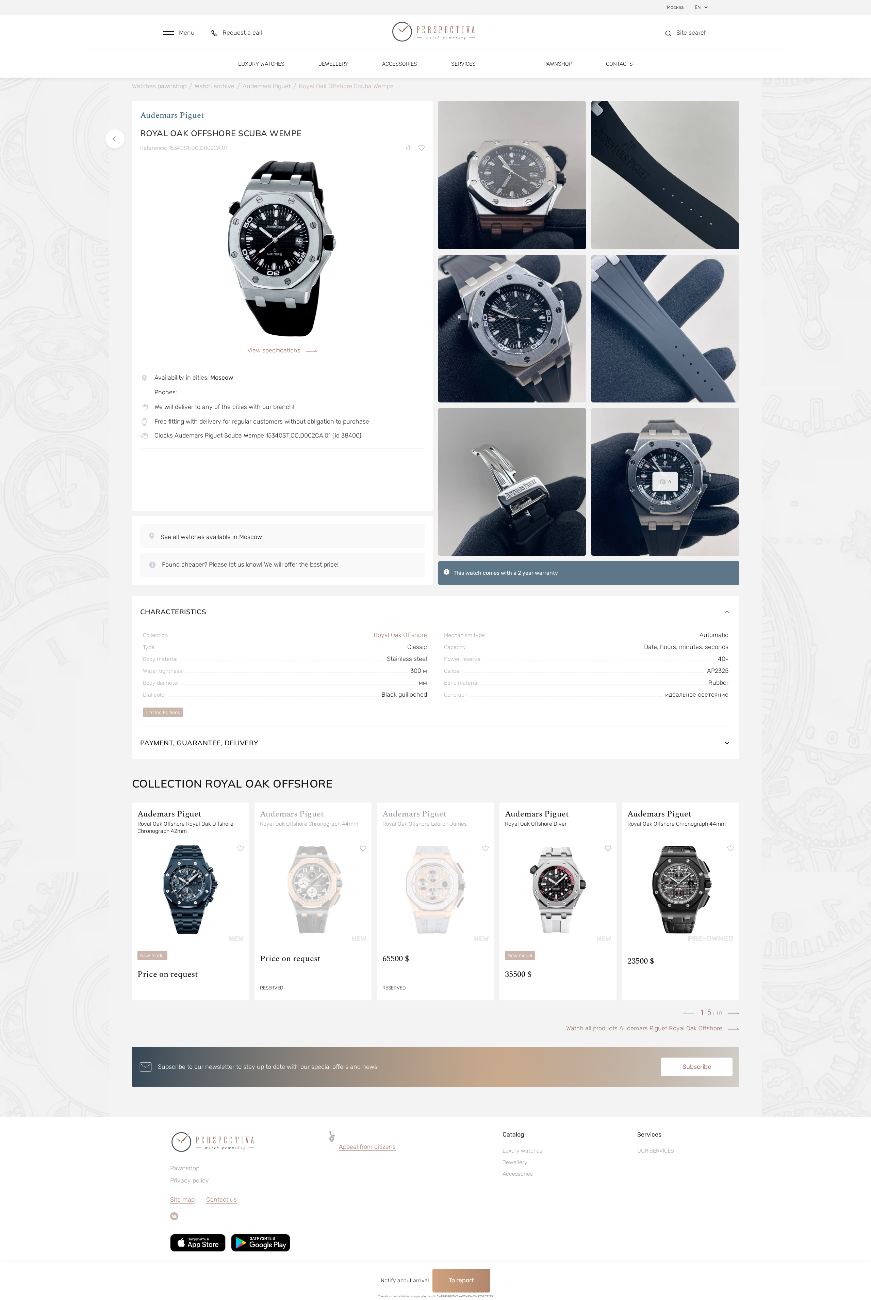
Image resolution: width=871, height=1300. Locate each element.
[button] (179, 32)
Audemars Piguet (172, 115)
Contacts (619, 64)
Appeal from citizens (367, 1147)
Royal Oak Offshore (400, 635)
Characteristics (173, 611)
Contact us (221, 1199)
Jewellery (333, 64)
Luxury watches (261, 64)
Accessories (399, 64)
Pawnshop (557, 64)
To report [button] (461, 1280)
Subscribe (697, 1067)
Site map (182, 1199)
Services (463, 64)
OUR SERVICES (655, 1150)
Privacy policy (189, 1180)
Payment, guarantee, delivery (199, 743)
